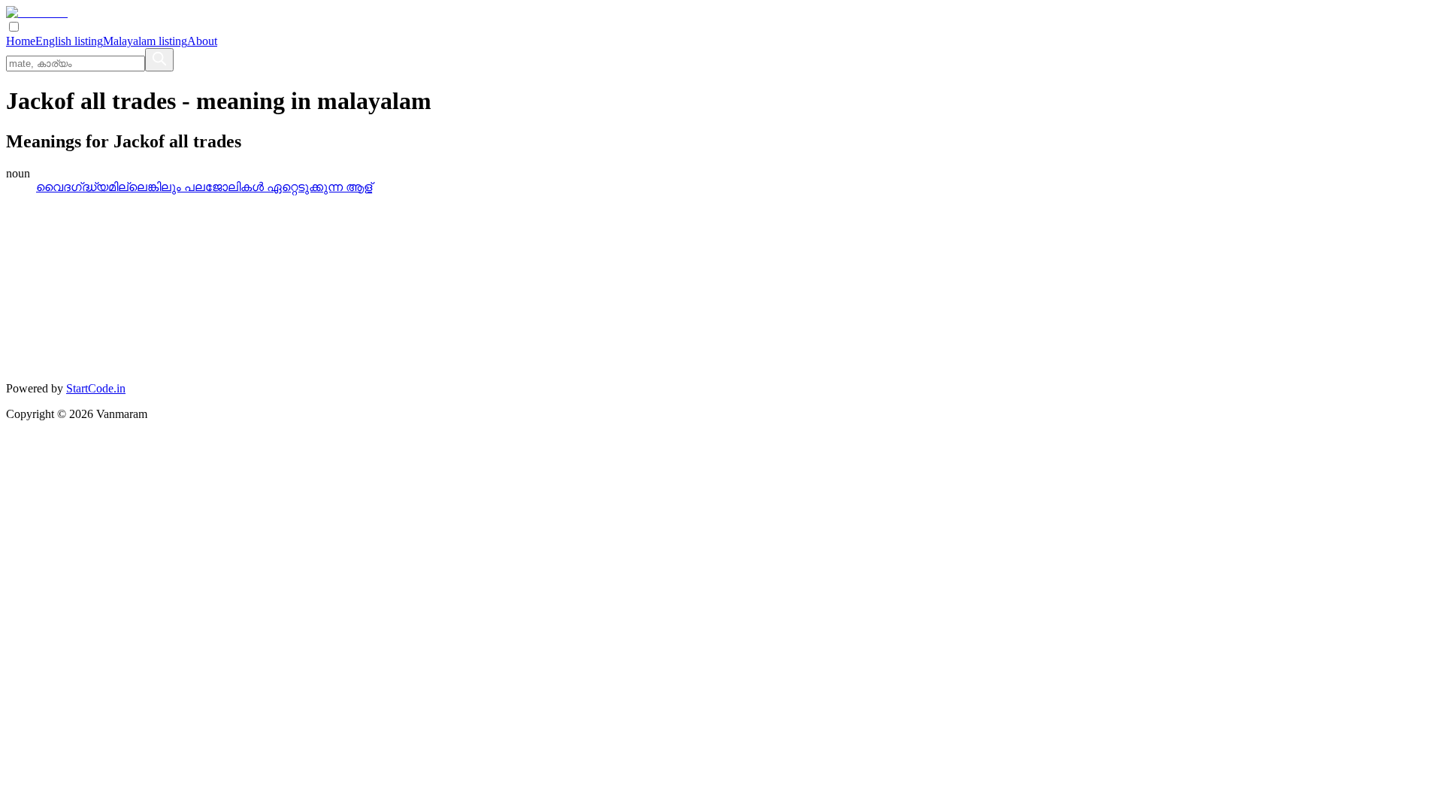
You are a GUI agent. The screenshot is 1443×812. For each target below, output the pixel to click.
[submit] (159, 59)
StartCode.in (96, 388)
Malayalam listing (145, 41)
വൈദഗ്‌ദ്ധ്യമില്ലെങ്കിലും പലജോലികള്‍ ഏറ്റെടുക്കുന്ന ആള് (204, 186)
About (202, 41)
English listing (69, 41)
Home (20, 41)
